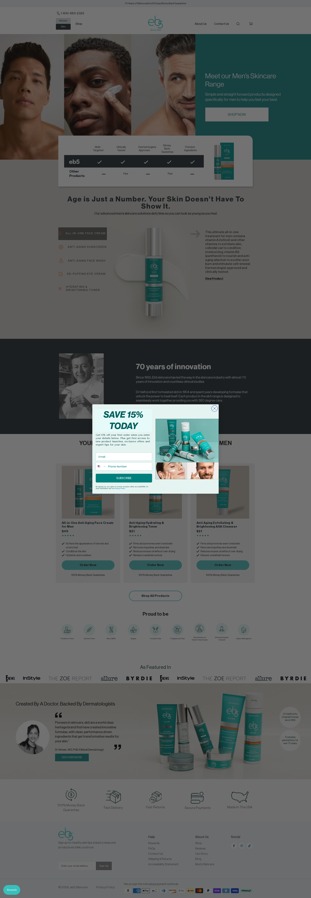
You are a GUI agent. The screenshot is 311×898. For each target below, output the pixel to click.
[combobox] (101, 466)
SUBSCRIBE (124, 478)
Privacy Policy (120, 488)
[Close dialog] (214, 408)
